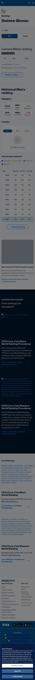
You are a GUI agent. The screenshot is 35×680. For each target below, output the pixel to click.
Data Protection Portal (26, 662)
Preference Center (17, 665)
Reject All (17, 671)
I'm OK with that (17, 676)
